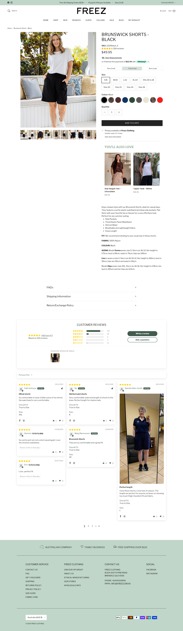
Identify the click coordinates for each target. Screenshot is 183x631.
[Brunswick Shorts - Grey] (139, 100)
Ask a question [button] (142, 340)
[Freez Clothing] (91, 11)
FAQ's (50, 287)
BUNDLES (76, 20)
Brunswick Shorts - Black (23, 28)
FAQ (27, 573)
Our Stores (70, 581)
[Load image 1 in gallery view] (58, 80)
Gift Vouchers (33, 577)
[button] (107, 48)
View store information (113, 137)
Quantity (105, 107)
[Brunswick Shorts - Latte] (146, 100)
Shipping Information (59, 296)
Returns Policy (34, 585)
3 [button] (92, 526)
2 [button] (88, 526)
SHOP (55, 20)
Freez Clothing (37, 624)
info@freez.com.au (121, 583)
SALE (112, 20)
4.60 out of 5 (47, 335)
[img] (24, 385)
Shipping (30, 581)
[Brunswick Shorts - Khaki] (132, 100)
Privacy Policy (33, 589)
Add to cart (132, 123)
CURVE (89, 20)
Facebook (151, 570)
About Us (69, 573)
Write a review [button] (142, 333)
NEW (65, 20)
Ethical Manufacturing (76, 577)
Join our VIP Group (73, 570)
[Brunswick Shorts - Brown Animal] (153, 100)
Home (9, 28)
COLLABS (100, 20)
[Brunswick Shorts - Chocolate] (118, 100)
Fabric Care (32, 597)
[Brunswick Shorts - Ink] (125, 100)
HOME (45, 20)
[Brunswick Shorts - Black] (104, 100)
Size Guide (31, 593)
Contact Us (32, 570)
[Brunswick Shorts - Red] (159, 100)
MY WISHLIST (134, 20)
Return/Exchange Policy (60, 305)
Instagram (151, 573)
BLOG (121, 20)
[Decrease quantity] (105, 112)
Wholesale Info (72, 585)
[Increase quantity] (119, 112)
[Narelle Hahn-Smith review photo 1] (142, 439)
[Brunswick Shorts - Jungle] (111, 100)
